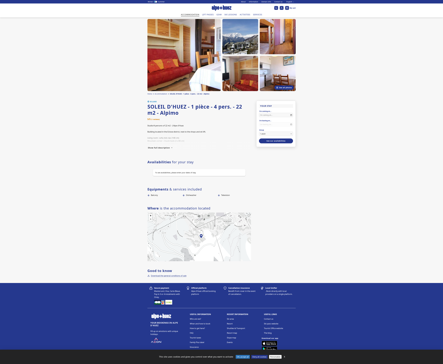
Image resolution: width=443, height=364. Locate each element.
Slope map (231, 337)
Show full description (159, 147)
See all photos (285, 87)
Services (257, 14)
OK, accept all (243, 357)
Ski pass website (271, 323)
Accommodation (190, 14)
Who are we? (195, 319)
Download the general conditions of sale (168, 275)
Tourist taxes (195, 337)
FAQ (191, 333)
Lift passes (208, 14)
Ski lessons (230, 14)
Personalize (275, 357)
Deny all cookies (259, 357)
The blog (268, 333)
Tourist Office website (273, 328)
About (243, 2)
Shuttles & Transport (236, 328)
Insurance (194, 347)
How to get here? (197, 328)
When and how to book (200, 323)
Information (253, 2)
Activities (245, 14)
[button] (201, 238)
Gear (219, 14)
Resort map (232, 333)
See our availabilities (275, 141)
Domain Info (266, 2)
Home (149, 94)
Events (230, 342)
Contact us (278, 2)
